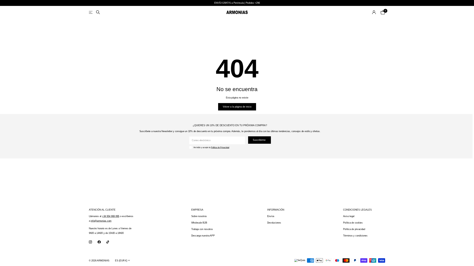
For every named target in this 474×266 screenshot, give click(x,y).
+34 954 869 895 (110, 216)
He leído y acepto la (211, 147)
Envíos (270, 216)
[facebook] (99, 242)
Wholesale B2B (199, 222)
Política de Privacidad (220, 147)
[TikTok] (107, 242)
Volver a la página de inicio (237, 106)
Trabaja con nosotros (202, 229)
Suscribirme (259, 140)
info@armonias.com (101, 220)
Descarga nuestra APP (203, 235)
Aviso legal (348, 216)
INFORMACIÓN (275, 209)
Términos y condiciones (355, 235)
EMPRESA (197, 209)
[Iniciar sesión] (374, 12)
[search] (98, 12)
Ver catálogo (91, 12)
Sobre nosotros (199, 216)
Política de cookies (353, 222)
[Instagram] (90, 242)
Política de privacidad (354, 229)
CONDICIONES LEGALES (357, 209)
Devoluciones (274, 222)
